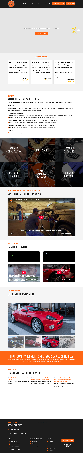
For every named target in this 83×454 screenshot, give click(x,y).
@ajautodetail (35, 443)
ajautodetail (34, 441)
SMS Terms (52, 450)
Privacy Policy (52, 448)
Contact (51, 441)
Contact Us (47, 3)
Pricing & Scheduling (58, 3)
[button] (12, 76)
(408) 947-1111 (71, 3)
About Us (40, 3)
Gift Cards (25, 3)
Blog (50, 446)
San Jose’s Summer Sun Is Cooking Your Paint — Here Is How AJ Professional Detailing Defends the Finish (64, 385)
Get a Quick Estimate (41, 33)
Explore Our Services (34, 133)
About (51, 443)
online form (44, 422)
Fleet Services (33, 3)
